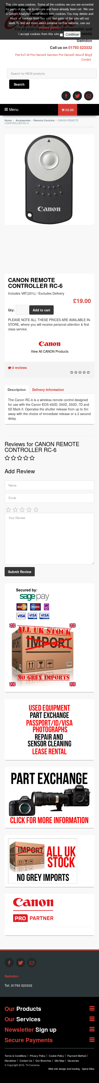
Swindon (11, 976)
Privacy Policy (38, 1055)
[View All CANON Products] (49, 343)
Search (19, 84)
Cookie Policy (56, 1055)
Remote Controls (44, 120)
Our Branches (43, 1060)
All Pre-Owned (35, 54)
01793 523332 (80, 47)
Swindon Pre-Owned (60, 54)
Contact (86, 59)
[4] (29, 509)
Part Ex (19, 54)
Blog (88, 54)
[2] (15, 509)
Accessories (23, 120)
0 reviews (19, 367)
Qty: (11, 310)
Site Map (59, 1060)
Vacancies (73, 1060)
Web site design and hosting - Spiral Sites (71, 1068)
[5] (36, 509)
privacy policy (49, 27)
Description (17, 389)
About (79, 54)
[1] (8, 509)
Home (8, 120)
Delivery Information (48, 389)
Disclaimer (10, 1060)
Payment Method (76, 1055)
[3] (22, 509)
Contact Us (26, 1060)
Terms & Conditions (15, 1055)
